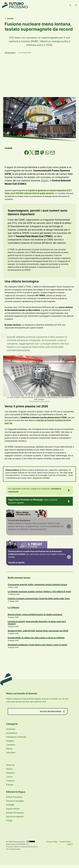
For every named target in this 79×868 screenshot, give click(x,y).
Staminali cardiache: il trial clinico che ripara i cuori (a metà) (37, 644)
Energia (10, 18)
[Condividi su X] (32, 154)
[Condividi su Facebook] (26, 154)
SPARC (45, 180)
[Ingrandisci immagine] (73, 358)
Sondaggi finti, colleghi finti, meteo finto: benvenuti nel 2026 (38, 630)
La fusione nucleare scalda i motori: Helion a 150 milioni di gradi (39, 591)
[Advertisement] (39, 75)
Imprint (70, 844)
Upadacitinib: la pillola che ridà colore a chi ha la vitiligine (36, 637)
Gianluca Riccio (10, 53)
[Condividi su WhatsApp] (47, 154)
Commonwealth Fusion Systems (39, 401)
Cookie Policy (65, 842)
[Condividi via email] (52, 154)
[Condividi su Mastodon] (42, 154)
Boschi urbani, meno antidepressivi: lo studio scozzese (35, 614)
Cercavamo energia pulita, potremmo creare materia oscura (37, 584)
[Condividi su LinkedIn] (37, 154)
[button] (70, 5)
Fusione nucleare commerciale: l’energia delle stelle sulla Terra (39, 598)
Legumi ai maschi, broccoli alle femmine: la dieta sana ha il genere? (37, 622)
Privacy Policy (52, 842)
